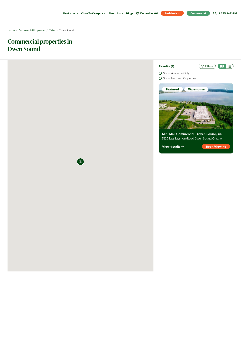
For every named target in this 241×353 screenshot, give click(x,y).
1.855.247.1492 (228, 13)
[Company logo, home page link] (22, 15)
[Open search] (215, 13)
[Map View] (222, 66)
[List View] (229, 66)
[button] (80, 162)
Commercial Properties (32, 30)
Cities (52, 30)
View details (171, 147)
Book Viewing (216, 147)
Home (11, 30)
